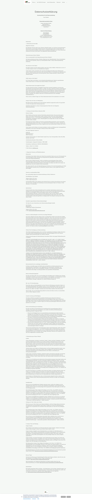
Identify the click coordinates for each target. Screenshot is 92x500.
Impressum (34, 498)
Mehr (38, 498)
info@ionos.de (35, 148)
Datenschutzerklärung (27, 498)
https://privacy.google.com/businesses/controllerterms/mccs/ (46, 451)
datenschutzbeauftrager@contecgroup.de (37, 210)
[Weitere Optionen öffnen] (67, 2)
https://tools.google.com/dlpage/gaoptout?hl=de (40, 459)
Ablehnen (68, 496)
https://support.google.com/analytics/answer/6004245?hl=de (51, 462)
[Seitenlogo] (27, 2)
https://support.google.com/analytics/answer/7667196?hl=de (39, 472)
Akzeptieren (63, 496)
